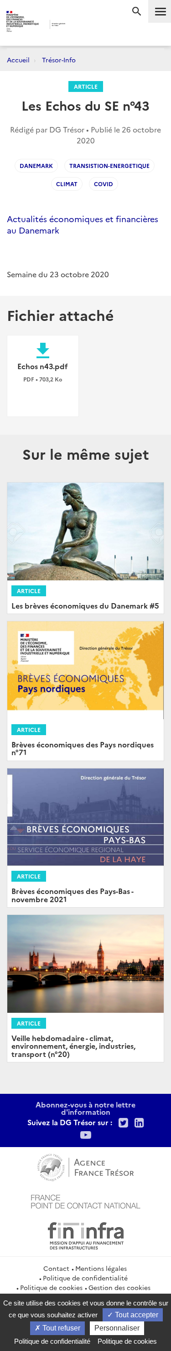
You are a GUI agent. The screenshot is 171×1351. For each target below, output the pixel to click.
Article (86, 86)
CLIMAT (67, 184)
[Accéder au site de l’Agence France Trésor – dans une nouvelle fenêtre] (85, 1166)
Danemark (36, 165)
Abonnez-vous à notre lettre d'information (85, 1108)
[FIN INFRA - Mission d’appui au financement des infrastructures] (86, 1234)
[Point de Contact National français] (86, 1200)
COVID (103, 184)
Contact (56, 1268)
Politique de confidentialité (85, 1277)
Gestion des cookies (119, 1287)
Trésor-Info (59, 59)
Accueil (18, 59)
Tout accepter (135, 1315)
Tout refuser (60, 1328)
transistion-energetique (109, 165)
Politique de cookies (51, 1287)
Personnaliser (117, 1328)
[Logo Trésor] (78, 25)
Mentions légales (101, 1268)
